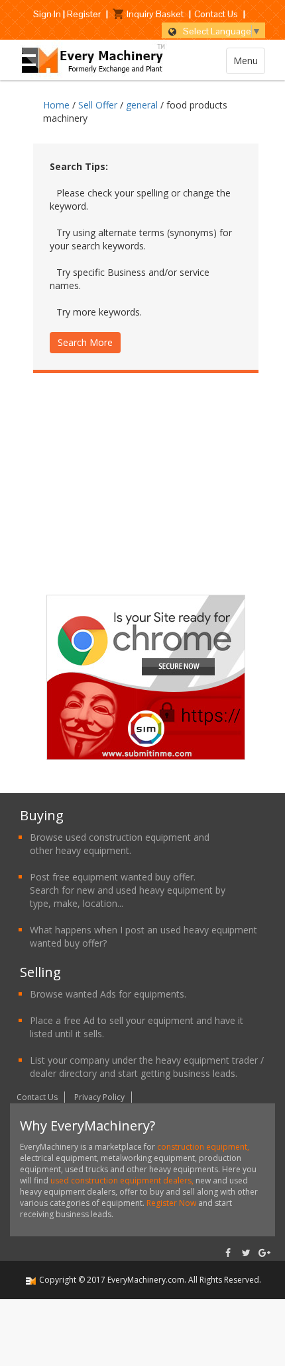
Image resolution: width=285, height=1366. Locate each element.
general (142, 105)
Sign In (47, 14)
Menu (245, 60)
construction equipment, (203, 1146)
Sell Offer (97, 105)
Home (56, 105)
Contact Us (216, 14)
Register (84, 14)
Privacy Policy (99, 1097)
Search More (85, 342)
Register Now (171, 1203)
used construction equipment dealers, (123, 1180)
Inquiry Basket (155, 14)
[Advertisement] (145, 498)
